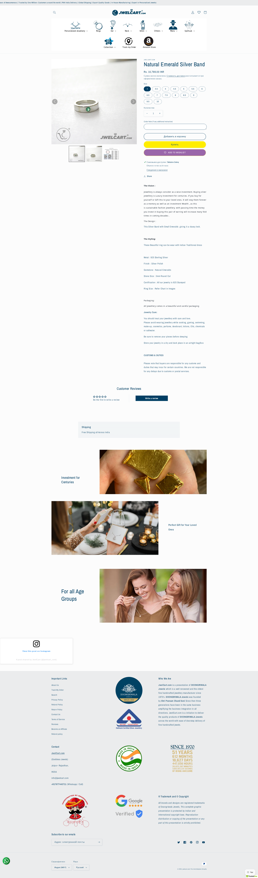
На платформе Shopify (199, 869)
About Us (55, 685)
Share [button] (149, 176)
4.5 (174, 89)
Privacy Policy (57, 699)
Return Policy (56, 709)
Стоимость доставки (176, 76)
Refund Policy (57, 704)
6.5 (148, 95)
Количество (149, 108)
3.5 (156, 89)
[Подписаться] (99, 842)
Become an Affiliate (59, 729)
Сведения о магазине (157, 170)
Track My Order (57, 690)
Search (54, 695)
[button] (54, 12)
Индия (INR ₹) (60, 867)
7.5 (166, 95)
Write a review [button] (151, 398)
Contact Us (55, 714)
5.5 (193, 89)
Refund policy (57, 734)
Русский (80, 867)
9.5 (148, 101)
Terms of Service (58, 719)
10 (158, 101)
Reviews (54, 724)
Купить (175, 144)
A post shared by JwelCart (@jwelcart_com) (36, 659)
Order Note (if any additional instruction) (158, 121)
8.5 (184, 95)
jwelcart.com (186, 869)
